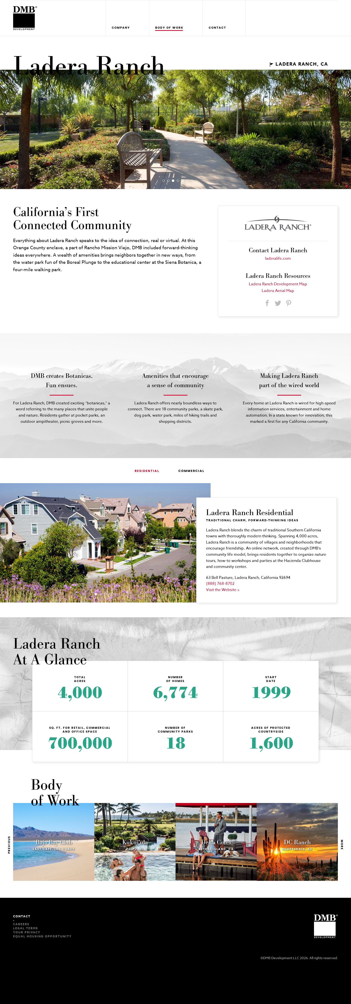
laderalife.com (278, 258)
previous (9, 845)
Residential (147, 471)
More (342, 845)
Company (121, 28)
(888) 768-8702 (220, 584)
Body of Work (169, 28)
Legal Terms (25, 928)
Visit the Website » (222, 590)
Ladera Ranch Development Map (278, 284)
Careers (21, 924)
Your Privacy (26, 932)
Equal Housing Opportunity (42, 936)
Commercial (191, 471)
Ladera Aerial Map (278, 291)
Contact (217, 28)
